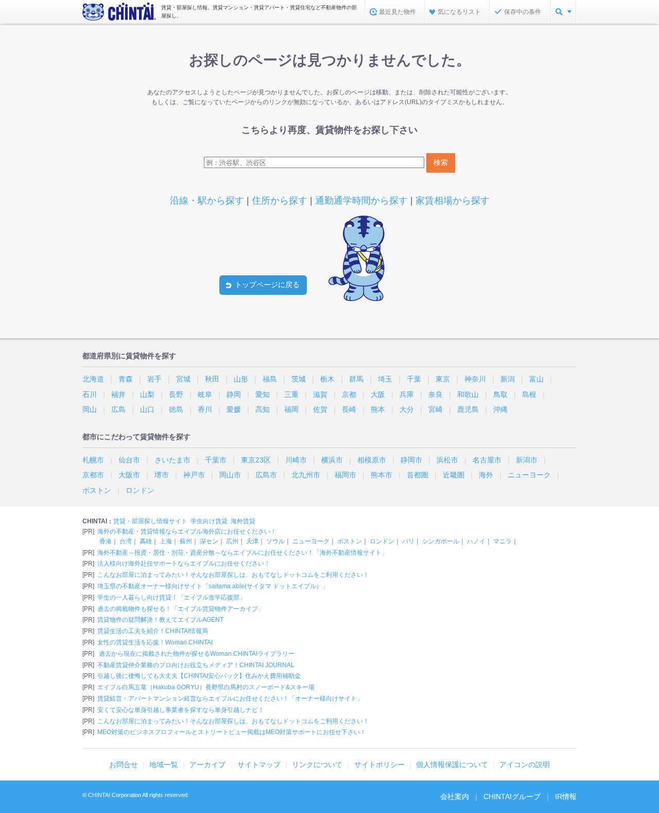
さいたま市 (172, 460)
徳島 (176, 409)
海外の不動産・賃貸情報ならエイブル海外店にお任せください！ (186, 531)
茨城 (298, 379)
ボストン (96, 490)
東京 (443, 379)
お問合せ (123, 764)
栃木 (327, 379)
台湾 (125, 541)
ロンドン (140, 490)
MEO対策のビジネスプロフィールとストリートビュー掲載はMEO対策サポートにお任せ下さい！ (231, 732)
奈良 (435, 394)
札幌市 (93, 460)
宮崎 (435, 409)
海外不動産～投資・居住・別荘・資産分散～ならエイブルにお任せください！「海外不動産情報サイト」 (242, 552)
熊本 (378, 409)
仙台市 (129, 460)
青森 (125, 379)
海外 (486, 475)
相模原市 (371, 460)
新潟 (507, 379)
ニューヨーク (529, 475)
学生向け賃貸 (209, 521)
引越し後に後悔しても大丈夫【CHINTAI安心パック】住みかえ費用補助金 (199, 675)
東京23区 (256, 460)
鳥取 (500, 394)
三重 (291, 394)
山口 (147, 409)
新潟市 (526, 460)
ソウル (275, 541)
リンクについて (317, 764)
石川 (89, 394)
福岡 (291, 409)
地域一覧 (163, 764)
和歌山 (468, 394)
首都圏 (417, 475)
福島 (270, 379)
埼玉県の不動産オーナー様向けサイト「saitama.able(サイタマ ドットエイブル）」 (212, 586)
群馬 (356, 379)
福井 (118, 394)
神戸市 (194, 475)
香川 (205, 409)
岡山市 (230, 475)
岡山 (89, 409)
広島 (118, 409)
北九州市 (305, 475)
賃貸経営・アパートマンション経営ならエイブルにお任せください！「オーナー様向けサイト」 (230, 698)
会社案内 (454, 796)
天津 (252, 541)
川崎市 (296, 460)
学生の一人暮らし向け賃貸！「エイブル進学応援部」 (171, 597)
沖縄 (500, 409)
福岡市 (345, 475)
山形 (241, 379)
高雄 (146, 541)
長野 (176, 394)
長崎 (349, 409)
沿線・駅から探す (207, 200)
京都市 (93, 475)
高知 (262, 409)
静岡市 (411, 460)
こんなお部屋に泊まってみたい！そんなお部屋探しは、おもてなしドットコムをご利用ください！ (233, 574)
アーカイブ (207, 764)
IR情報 (566, 796)
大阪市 (129, 475)
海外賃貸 (243, 521)
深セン (209, 541)
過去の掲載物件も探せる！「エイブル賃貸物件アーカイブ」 (180, 608)
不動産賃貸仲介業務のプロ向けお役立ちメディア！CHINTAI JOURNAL (195, 665)
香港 (105, 541)
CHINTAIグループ (512, 796)
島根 (529, 394)
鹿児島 (468, 409)
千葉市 (216, 460)
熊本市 (381, 475)
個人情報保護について (452, 764)
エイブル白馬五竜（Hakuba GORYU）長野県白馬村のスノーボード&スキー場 (206, 687)
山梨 (147, 394)
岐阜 (205, 394)
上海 (166, 541)
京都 (349, 394)
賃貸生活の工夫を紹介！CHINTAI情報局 (152, 631)
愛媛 (234, 409)
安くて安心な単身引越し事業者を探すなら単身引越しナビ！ (180, 710)
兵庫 (407, 394)
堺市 (161, 475)
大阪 (378, 394)
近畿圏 (453, 475)
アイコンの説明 (524, 764)
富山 (536, 379)
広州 (232, 541)
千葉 (414, 379)
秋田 (212, 379)
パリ (408, 541)
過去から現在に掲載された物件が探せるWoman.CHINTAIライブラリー (195, 653)
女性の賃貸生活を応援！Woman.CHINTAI (155, 642)
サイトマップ (259, 764)
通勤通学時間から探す (361, 200)
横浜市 (332, 460)
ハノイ (476, 541)
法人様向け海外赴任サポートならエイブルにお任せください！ (183, 563)
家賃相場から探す (452, 200)
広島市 (266, 475)
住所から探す (279, 200)
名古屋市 (487, 460)
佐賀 (320, 409)
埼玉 (385, 379)
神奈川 (475, 379)
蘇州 (186, 541)
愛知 (262, 394)
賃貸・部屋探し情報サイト (150, 521)
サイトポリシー (379, 764)
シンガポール (440, 541)
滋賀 (320, 394)
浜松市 (447, 460)
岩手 (154, 379)
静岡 (234, 394)
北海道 (93, 379)
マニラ (502, 541)
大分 (407, 409)
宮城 (183, 379)
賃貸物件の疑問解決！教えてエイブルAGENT (160, 619)
